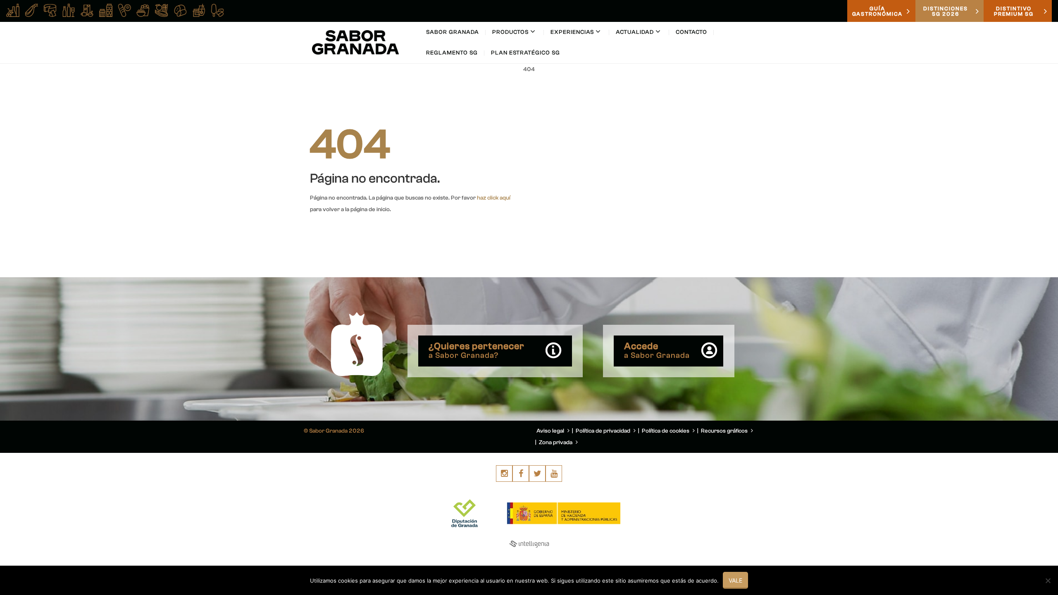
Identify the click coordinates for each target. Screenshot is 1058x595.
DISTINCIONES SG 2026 (945, 11)
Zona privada (556, 442)
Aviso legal (550, 431)
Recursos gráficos (725, 431)
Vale (735, 580)
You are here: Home (701, 89)
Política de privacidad (603, 431)
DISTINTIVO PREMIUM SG (1014, 11)
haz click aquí (493, 198)
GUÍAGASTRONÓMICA (877, 11)
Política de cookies (666, 431)
